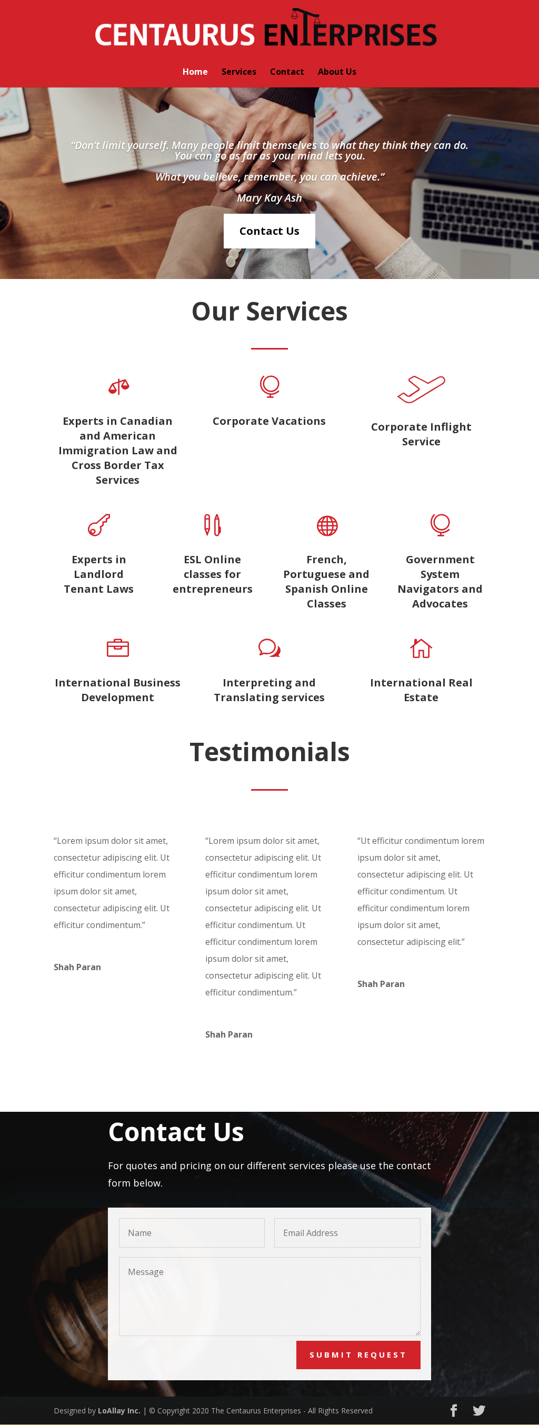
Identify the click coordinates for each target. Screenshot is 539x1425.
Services (239, 72)
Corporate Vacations (269, 421)
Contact (287, 72)
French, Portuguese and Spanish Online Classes (326, 581)
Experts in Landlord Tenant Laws (99, 574)
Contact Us (269, 231)
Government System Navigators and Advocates (440, 581)
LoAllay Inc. (119, 1411)
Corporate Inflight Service (421, 434)
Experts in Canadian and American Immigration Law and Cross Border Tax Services (117, 450)
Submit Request (358, 1354)
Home (195, 72)
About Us (337, 72)
